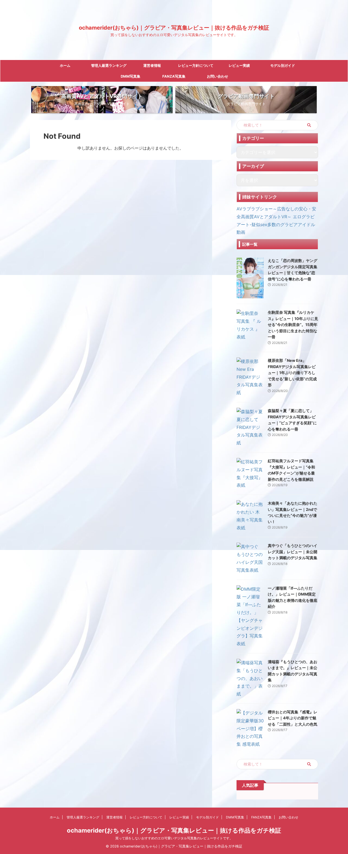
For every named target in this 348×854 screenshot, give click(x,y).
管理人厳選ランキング (108, 65)
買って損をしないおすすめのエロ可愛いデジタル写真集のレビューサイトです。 (174, 838)
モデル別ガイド (282, 65)
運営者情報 (152, 65)
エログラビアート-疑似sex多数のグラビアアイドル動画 (276, 224)
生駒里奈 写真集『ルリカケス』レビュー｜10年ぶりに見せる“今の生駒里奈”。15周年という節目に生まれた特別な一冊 (293, 324)
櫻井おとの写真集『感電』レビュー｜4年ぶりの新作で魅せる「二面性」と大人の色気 (292, 718)
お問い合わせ (217, 76)
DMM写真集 (130, 76)
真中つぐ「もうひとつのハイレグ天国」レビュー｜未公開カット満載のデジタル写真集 (292, 551)
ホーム (65, 65)
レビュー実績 (239, 65)
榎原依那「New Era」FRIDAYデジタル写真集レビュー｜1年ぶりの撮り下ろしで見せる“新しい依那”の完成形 (292, 372)
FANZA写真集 (173, 76)
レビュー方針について (195, 65)
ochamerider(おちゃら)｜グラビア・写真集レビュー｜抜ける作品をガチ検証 (174, 27)
